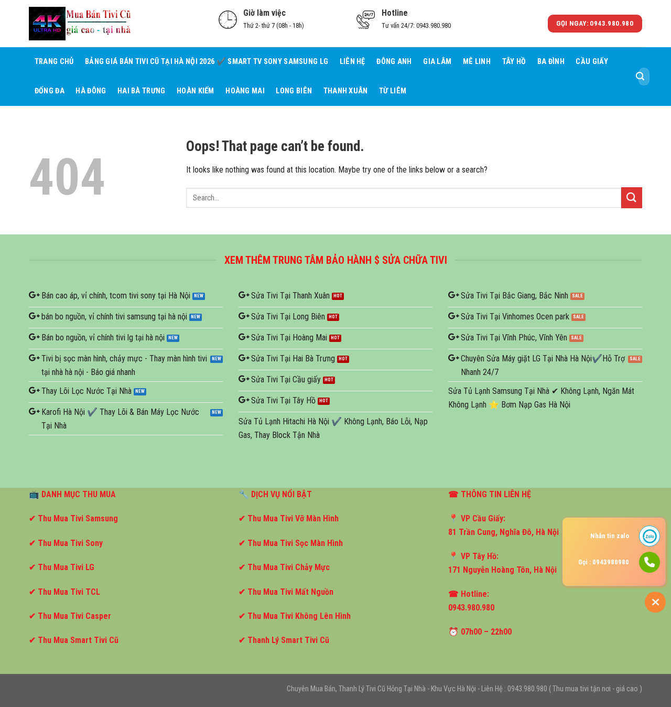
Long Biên (294, 91)
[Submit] (640, 76)
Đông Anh (394, 61)
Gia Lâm (437, 61)
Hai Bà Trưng (141, 91)
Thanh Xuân (345, 91)
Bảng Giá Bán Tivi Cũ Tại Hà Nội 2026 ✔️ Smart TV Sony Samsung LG (206, 61)
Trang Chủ (54, 61)
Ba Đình (551, 61)
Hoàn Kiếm (195, 91)
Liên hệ (352, 61)
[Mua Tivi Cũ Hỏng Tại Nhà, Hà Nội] (81, 23)
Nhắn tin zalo (609, 536)
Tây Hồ (514, 61)
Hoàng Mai (245, 91)
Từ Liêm (392, 91)
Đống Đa (49, 91)
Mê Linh (477, 61)
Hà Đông (90, 91)
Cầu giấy (592, 61)
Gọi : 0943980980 (603, 562)
